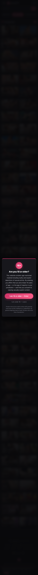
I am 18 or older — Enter (19, 296)
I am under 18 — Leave (19, 302)
